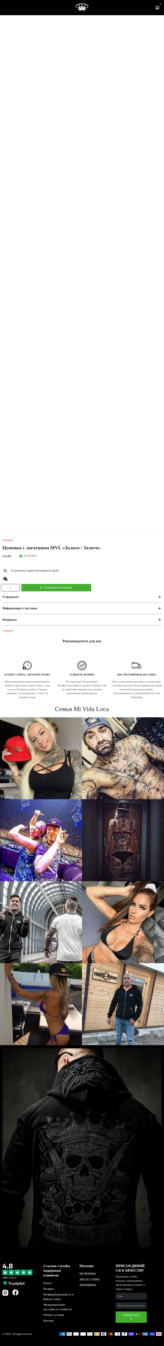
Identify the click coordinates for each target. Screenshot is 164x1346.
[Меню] (4, 8)
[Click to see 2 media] (41, 517)
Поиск (47, 1283)
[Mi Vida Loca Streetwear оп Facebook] (15, 1292)
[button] (82, 597)
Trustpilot (7, 540)
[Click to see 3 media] (68, 517)
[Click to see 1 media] (14, 517)
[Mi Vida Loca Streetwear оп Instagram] (5, 1294)
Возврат (48, 1288)
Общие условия (53, 1314)
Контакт (48, 1320)
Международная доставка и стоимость (57, 1307)
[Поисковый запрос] (7, 8)
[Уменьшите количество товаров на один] (4, 587)
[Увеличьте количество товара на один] (16, 587)
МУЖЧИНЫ (87, 1273)
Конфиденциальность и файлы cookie (58, 1297)
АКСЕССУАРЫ (89, 1279)
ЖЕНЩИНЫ (87, 1285)
